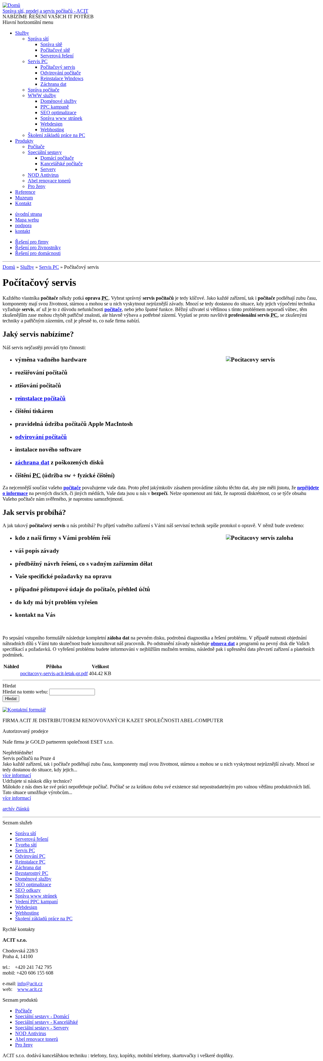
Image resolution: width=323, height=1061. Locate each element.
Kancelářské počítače (61, 163)
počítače (72, 487)
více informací (17, 775)
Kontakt (23, 203)
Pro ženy (36, 186)
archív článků (16, 808)
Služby (22, 33)
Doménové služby (58, 101)
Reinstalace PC (30, 861)
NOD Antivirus (43, 175)
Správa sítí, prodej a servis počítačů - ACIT (45, 11)
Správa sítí (38, 38)
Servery (48, 169)
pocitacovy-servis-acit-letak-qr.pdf (54, 673)
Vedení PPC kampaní (36, 901)
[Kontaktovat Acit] (24, 709)
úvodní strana (28, 214)
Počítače (36, 146)
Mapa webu (27, 219)
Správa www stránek (61, 118)
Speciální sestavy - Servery (42, 1027)
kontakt (22, 231)
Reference (25, 192)
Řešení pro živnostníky (38, 247)
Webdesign (51, 124)
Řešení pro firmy (32, 242)
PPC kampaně (54, 106)
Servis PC (38, 61)
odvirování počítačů (41, 436)
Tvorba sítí (26, 844)
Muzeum (24, 197)
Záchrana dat (53, 84)
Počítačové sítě (55, 50)
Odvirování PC (30, 856)
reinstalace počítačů (40, 398)
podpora (23, 225)
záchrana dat (32, 462)
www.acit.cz (29, 989)
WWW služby (42, 95)
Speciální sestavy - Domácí (42, 1016)
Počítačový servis (57, 67)
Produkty (24, 141)
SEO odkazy (28, 890)
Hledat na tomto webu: (26, 691)
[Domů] (11, 5)
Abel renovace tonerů (49, 180)
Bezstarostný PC (31, 873)
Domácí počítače (57, 158)
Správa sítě (51, 44)
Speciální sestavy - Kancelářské (46, 1022)
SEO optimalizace (58, 112)
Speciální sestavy (45, 152)
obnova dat (223, 643)
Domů (9, 267)
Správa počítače (43, 89)
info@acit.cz (30, 983)
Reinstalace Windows (61, 78)
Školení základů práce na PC (56, 135)
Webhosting (52, 129)
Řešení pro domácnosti (38, 253)
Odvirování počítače (60, 72)
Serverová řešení (56, 55)
